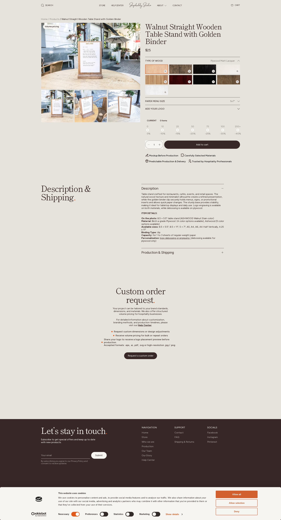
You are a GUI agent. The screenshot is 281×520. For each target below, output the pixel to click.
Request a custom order (140, 355)
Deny (236, 511)
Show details (172, 514)
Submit (99, 455)
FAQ (176, 437)
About (160, 5)
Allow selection (237, 503)
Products (54, 19)
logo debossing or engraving (175, 238)
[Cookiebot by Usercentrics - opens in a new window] (39, 514)
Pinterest (212, 441)
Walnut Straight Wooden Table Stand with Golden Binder (91, 19)
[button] (47, 5)
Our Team (147, 450)
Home (44, 19)
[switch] (104, 514)
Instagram (212, 437)
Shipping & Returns (184, 441)
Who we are (148, 441)
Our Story (147, 455)
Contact (177, 5)
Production (148, 446)
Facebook (212, 432)
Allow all (236, 494)
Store (102, 6)
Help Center (117, 6)
